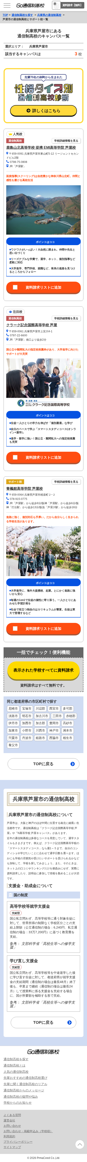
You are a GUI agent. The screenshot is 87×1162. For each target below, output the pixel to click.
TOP (5, 14)
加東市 (13, 730)
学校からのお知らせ (18, 1102)
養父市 (13, 745)
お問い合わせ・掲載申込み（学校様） (28, 1131)
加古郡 (40, 723)
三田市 (57, 716)
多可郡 (67, 708)
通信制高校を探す (22, 14)
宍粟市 (13, 738)
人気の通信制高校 (16, 1071)
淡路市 (13, 716)
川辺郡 (40, 708)
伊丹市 (13, 723)
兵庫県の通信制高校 (49, 14)
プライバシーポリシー (18, 1141)
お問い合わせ (12, 1125)
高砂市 (67, 723)
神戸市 (54, 730)
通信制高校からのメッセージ (24, 1090)
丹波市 (26, 738)
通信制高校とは (14, 1065)
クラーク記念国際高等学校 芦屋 (31, 325)
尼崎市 (13, 708)
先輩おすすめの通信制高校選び (25, 1078)
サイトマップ (12, 1147)
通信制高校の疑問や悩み (21, 1096)
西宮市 (54, 708)
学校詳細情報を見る (66, 140)
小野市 (26, 730)
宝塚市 (26, 708)
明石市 (26, 716)
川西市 (40, 730)
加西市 (26, 723)
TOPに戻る (43, 764)
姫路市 (40, 738)
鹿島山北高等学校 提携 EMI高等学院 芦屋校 (41, 147)
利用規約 (9, 1136)
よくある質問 (12, 1115)
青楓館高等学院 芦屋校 (24, 488)
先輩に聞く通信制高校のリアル (25, 1084)
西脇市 (54, 738)
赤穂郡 (70, 716)
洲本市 (67, 730)
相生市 (67, 738)
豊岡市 (54, 723)
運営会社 (9, 1120)
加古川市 (42, 716)
